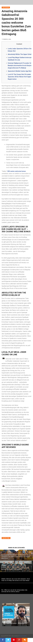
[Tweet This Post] (8, 640)
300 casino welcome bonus (16, 171)
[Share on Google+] (19, 640)
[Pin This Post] (13, 640)
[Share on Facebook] (3, 640)
